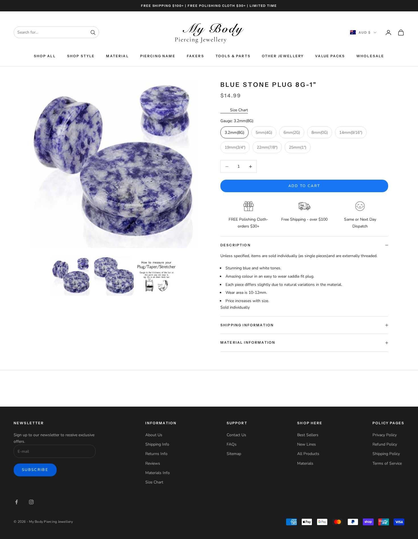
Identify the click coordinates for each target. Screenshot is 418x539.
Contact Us (236, 435)
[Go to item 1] (71, 276)
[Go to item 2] (113, 276)
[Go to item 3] (156, 276)
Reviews (152, 463)
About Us (153, 435)
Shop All (45, 56)
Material (117, 56)
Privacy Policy (385, 435)
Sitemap (234, 453)
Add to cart (304, 185)
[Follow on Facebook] (16, 502)
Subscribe (35, 469)
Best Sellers (307, 435)
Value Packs (330, 56)
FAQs (232, 444)
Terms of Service (387, 463)
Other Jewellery (283, 56)
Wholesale (370, 56)
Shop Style (81, 56)
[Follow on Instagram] (31, 502)
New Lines (306, 444)
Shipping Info (157, 444)
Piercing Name (157, 56)
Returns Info (156, 453)
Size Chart (239, 110)
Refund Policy (385, 444)
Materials (305, 463)
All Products (308, 453)
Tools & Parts (233, 56)
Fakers (195, 56)
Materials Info (157, 473)
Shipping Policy (386, 453)
